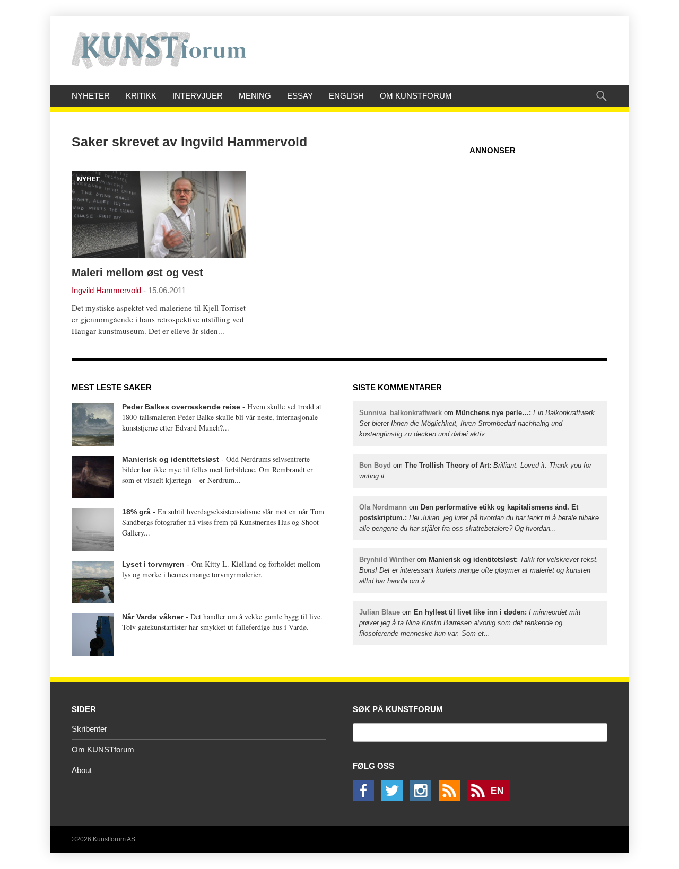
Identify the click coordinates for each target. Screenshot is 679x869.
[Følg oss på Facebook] (366, 798)
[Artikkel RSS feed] (452, 798)
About (82, 770)
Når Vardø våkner (153, 616)
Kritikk (141, 95)
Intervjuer (197, 95)
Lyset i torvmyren (153, 564)
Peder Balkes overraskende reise (181, 406)
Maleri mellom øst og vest (137, 272)
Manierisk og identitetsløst (170, 459)
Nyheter (91, 95)
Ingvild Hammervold (106, 290)
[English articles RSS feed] (491, 798)
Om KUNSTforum (416, 95)
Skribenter (89, 728)
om (477, 423)
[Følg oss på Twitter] (394, 798)
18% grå (136, 511)
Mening (255, 95)
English (346, 95)
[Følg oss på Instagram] (423, 798)
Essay (300, 95)
